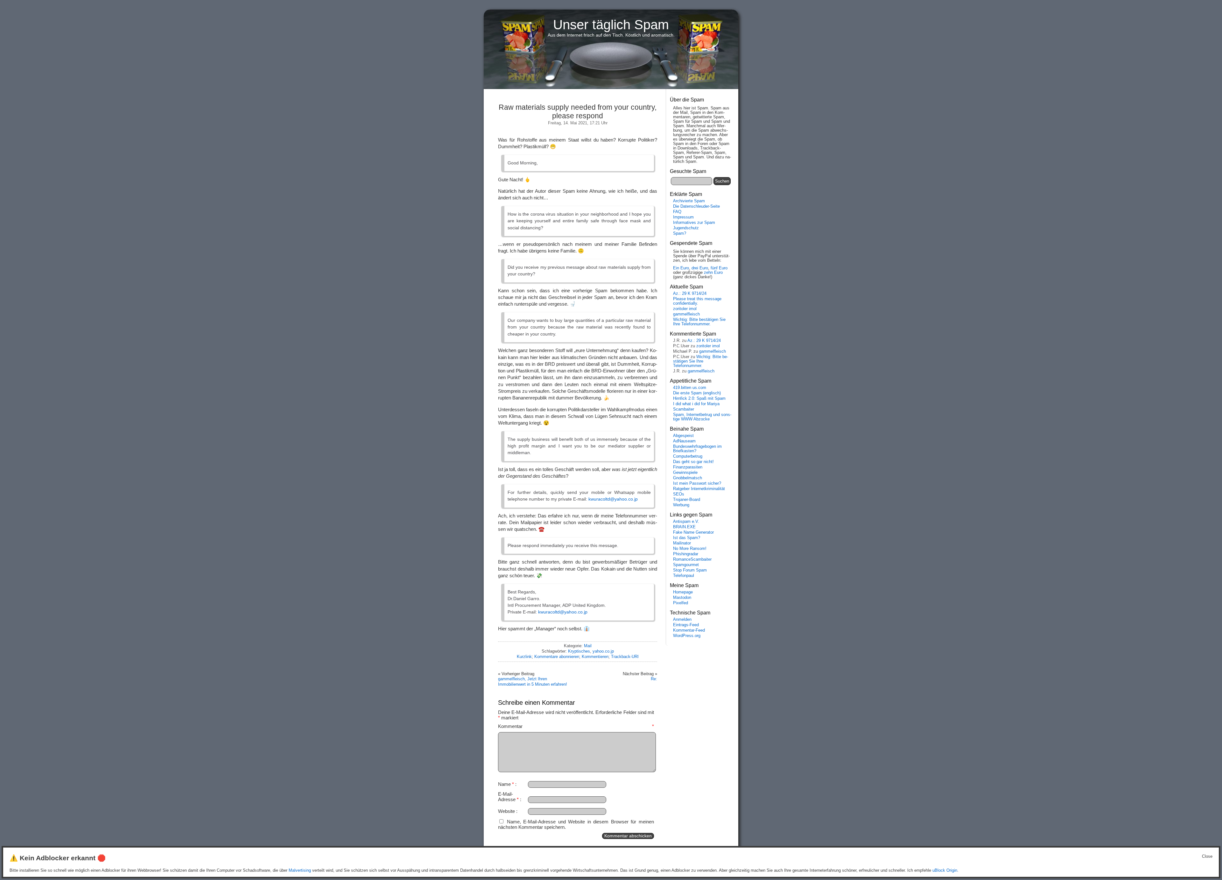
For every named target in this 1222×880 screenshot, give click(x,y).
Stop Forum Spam (690, 570)
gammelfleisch (686, 314)
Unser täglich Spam (611, 24)
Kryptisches (579, 651)
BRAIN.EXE (684, 527)
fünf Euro (719, 268)
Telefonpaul (683, 575)
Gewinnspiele (685, 472)
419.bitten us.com (689, 387)
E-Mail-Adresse (508, 796)
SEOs (678, 494)
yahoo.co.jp (603, 651)
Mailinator (682, 543)
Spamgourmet (686, 565)
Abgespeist (683, 435)
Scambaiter (683, 409)
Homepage (683, 592)
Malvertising (300, 870)
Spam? (679, 233)
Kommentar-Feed (689, 630)
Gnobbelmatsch (687, 478)
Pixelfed (680, 603)
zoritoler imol (685, 309)
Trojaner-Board (686, 499)
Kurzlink (524, 656)
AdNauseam (684, 441)
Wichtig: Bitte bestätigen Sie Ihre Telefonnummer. (699, 321)
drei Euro (700, 268)
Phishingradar (685, 554)
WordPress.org (686, 636)
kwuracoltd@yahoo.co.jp (613, 499)
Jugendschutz (686, 228)
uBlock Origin (944, 870)
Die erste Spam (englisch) (697, 393)
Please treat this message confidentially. (697, 301)
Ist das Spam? (686, 538)
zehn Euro (713, 272)
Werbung (681, 505)
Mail (588, 645)
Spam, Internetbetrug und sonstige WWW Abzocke (702, 416)
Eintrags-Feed (686, 625)
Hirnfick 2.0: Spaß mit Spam (699, 398)
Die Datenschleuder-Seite (696, 206)
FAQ (677, 212)
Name (506, 784)
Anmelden (682, 619)
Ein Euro (681, 268)
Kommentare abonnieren (556, 656)
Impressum (683, 217)
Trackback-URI (625, 656)
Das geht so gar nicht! (693, 462)
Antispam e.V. (686, 521)
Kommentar (576, 726)
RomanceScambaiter (692, 559)
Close (1207, 856)
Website (506, 811)
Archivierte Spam (689, 201)
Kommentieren (595, 656)
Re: (654, 678)
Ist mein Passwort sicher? (697, 483)
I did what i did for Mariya (696, 404)
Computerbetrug (687, 456)
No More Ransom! (689, 548)
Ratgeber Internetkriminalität (699, 489)
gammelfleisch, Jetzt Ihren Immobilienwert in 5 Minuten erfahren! (532, 681)
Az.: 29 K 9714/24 (689, 293)
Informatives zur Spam (694, 222)
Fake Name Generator (693, 532)
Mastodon (682, 597)
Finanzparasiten (687, 467)
